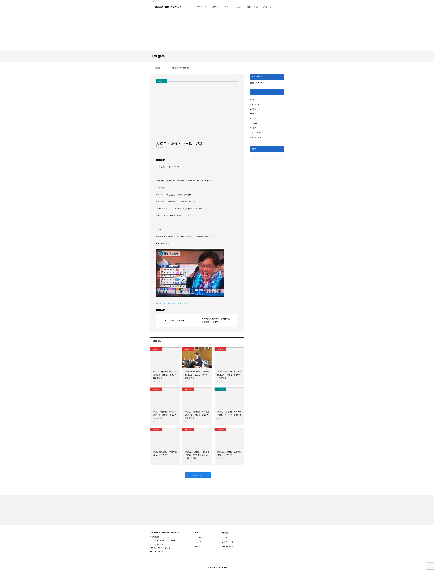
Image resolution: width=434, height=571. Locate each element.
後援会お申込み (255, 137)
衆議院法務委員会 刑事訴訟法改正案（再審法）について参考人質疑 (165, 415)
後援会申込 (267, 7)
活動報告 (215, 7)
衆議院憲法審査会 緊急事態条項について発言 (165, 453)
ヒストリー (254, 109)
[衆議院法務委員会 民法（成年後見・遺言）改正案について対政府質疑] (197, 438)
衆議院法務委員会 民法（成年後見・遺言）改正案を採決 (229, 413)
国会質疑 (156, 349)
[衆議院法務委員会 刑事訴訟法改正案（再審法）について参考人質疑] (165, 397)
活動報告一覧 (196, 475)
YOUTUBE (227, 7)
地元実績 (253, 118)
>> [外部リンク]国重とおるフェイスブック (171, 303)
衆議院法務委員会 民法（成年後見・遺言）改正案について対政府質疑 (197, 455)
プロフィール (202, 7)
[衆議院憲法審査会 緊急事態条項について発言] (165, 438)
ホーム (252, 99)
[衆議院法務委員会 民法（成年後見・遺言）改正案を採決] (229, 397)
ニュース (167, 148)
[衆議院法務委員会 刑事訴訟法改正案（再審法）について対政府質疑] (165, 357)
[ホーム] (151, 68)
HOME (197, 533)
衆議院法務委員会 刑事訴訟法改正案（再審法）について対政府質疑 (165, 375)
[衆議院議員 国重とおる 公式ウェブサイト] (167, 7)
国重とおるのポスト (257, 83)
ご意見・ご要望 (252, 7)
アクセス (239, 7)
